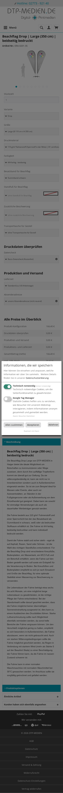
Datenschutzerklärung (37, 378)
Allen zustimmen (14, 424)
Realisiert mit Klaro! (31, 431)
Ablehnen (53, 424)
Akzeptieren (33, 424)
